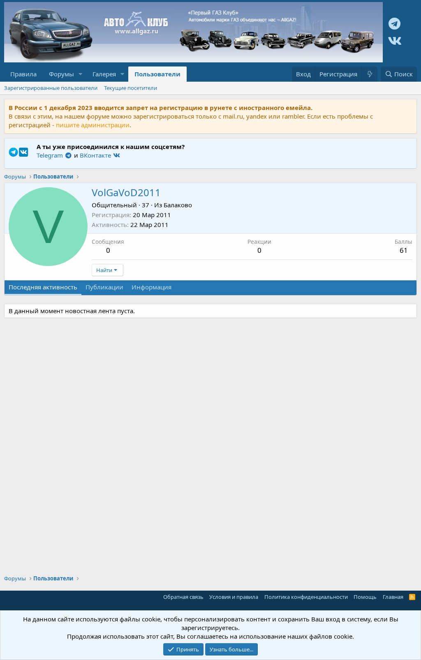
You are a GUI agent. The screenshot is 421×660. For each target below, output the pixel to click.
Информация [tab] (151, 287)
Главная (393, 596)
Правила (23, 74)
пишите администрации (93, 125)
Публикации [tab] (104, 287)
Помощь (365, 596)
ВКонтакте (96, 155)
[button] (80, 74)
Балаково (178, 205)
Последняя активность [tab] (43, 287)
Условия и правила (233, 596)
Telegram (51, 155)
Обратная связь (183, 596)
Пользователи (157, 74)
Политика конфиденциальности (306, 596)
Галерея (104, 74)
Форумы (61, 74)
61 (404, 250)
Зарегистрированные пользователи (50, 88)
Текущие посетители (130, 88)
